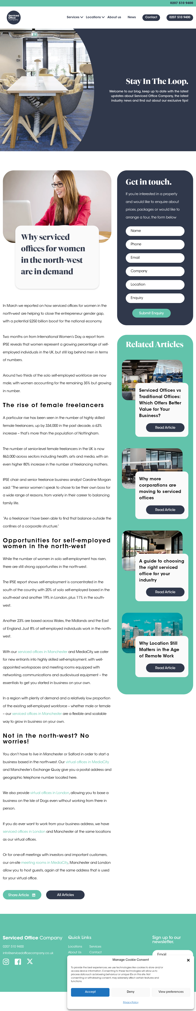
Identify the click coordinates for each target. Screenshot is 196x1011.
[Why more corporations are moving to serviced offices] (152, 468)
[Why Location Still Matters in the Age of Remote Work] (152, 633)
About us (114, 17)
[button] (188, 960)
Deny (130, 992)
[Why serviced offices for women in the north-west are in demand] (57, 206)
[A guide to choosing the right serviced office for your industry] (152, 551)
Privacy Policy (130, 1002)
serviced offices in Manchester (42, 652)
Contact (151, 17)
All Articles (65, 895)
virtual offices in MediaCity (87, 762)
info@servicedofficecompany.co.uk (28, 953)
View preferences (171, 992)
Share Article (19, 895)
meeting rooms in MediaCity (44, 863)
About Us (74, 952)
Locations (93, 17)
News (132, 17)
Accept (90, 992)
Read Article (165, 428)
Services (73, 17)
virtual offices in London (49, 793)
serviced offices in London (24, 832)
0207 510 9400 (181, 3)
